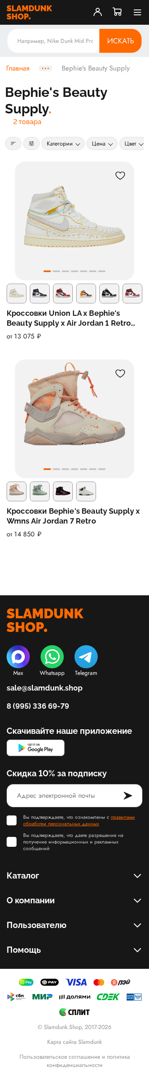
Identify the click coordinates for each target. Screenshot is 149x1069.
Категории (60, 143)
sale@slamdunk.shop (44, 688)
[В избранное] (120, 175)
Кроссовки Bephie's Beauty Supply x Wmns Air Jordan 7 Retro (73, 516)
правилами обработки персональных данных (79, 820)
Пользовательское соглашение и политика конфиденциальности (74, 1061)
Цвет (130, 143)
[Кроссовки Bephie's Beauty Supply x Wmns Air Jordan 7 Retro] (74, 418)
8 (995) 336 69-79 (38, 706)
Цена (99, 143)
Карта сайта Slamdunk (74, 1042)
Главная (17, 68)
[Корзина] (118, 12)
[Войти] (98, 12)
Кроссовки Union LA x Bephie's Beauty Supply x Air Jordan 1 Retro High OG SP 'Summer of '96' (69, 318)
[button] (47, 271)
